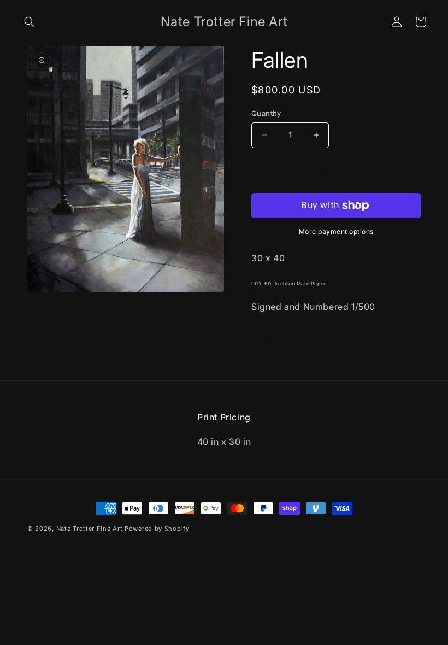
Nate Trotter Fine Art (89, 528)
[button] (29, 22)
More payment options (336, 231)
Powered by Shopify (157, 528)
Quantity (266, 113)
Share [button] (275, 340)
